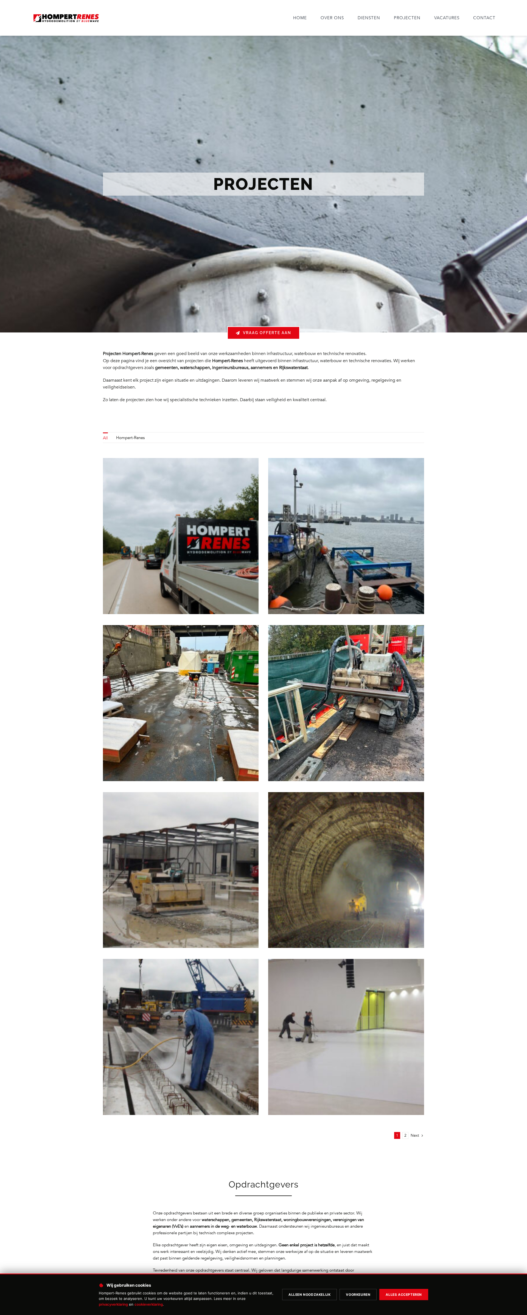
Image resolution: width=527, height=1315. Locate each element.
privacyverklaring (113, 1304)
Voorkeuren (358, 1294)
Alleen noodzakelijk (309, 1294)
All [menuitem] (105, 438)
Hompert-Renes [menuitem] (130, 437)
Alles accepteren (404, 1294)
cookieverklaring (148, 1304)
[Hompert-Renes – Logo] (66, 14)
